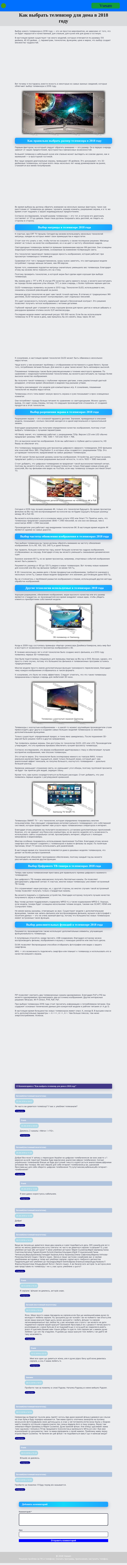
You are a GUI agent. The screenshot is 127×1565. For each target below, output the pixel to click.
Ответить (20, 1111)
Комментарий (25, 1512)
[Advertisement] (63, 63)
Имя (20, 1530)
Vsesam (105, 5)
